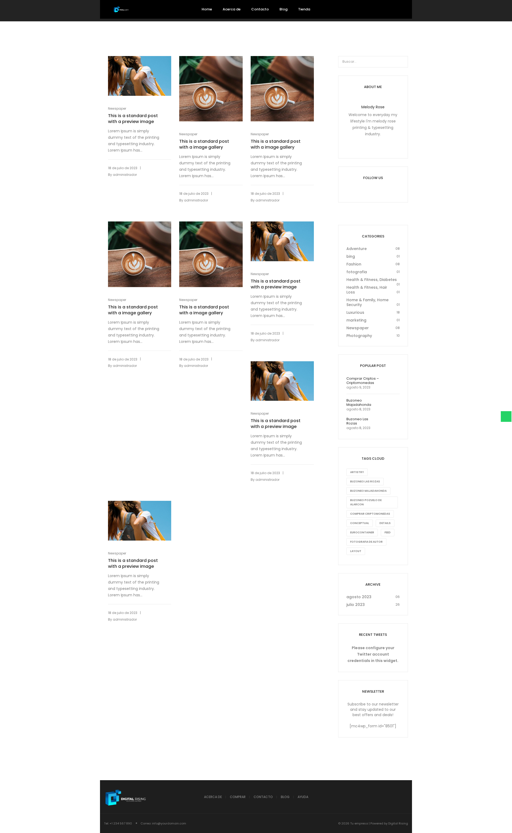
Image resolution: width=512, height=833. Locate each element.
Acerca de (213, 797)
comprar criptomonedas (370, 514)
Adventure (356, 248)
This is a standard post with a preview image (133, 119)
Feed (388, 532)
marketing (356, 320)
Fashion (353, 264)
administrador (125, 174)
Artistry (357, 472)
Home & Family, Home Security (367, 302)
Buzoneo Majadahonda (368, 491)
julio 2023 (355, 604)
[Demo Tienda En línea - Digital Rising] (121, 9)
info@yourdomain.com (169, 823)
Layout (355, 551)
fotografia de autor (366, 542)
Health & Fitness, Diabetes (371, 279)
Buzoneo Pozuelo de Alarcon (366, 502)
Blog (285, 797)
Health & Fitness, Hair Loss (366, 290)
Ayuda (303, 797)
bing (350, 256)
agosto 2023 (358, 597)
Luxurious (355, 312)
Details (385, 523)
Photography (359, 335)
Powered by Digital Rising (389, 823)
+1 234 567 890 (121, 823)
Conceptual (359, 523)
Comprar (238, 797)
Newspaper (117, 108)
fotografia (356, 272)
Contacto (263, 797)
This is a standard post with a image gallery (204, 144)
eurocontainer (362, 532)
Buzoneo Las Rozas (365, 481)
